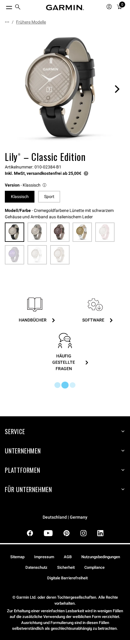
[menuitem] (17, 7)
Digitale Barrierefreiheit (67, 578)
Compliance (94, 567)
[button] (26, 185)
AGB (68, 557)
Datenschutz (36, 567)
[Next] (117, 89)
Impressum (44, 557)
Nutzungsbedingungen (100, 557)
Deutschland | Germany (65, 517)
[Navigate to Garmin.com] (65, 7)
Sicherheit (66, 567)
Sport (49, 196)
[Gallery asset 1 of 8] (65, 89)
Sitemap (17, 557)
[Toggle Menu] (3, 6)
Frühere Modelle (31, 22)
